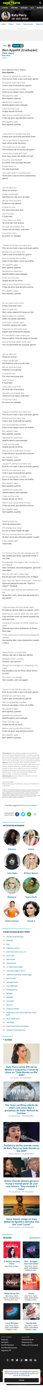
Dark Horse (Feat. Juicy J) (16, 952)
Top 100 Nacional (7, 1345)
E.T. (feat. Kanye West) (14, 967)
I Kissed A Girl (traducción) (15, 1030)
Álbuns (10, 24)
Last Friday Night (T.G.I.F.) (15, 971)
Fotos (18, 24)
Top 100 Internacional (9, 1348)
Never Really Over (12, 1019)
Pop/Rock (25, 19)
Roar (8, 944)
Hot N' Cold (10, 956)
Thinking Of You (12, 990)
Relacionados (28, 24)
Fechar (21, 1380)
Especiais (4, 1340)
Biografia (39, 24)
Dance (18, 19)
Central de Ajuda (28, 1340)
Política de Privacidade (30, 1345)
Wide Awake (10, 959)
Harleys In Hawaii (12, 1009)
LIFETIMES (10, 1023)
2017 (12, 782)
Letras (3, 24)
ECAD (4, 784)
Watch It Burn (11, 978)
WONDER (9, 997)
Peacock (9, 1005)
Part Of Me (10, 1001)
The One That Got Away (15, 937)
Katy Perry (18, 15)
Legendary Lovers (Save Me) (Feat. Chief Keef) (21, 1014)
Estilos (24, 8)
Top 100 (14, 8)
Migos (11, 53)
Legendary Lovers (13, 948)
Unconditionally (12, 986)
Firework (9, 940)
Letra (5, 45)
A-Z (32, 8)
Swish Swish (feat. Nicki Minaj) (17, 1026)
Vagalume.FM (34, 1238)
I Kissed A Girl (11, 963)
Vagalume (11, 3)
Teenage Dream (12, 982)
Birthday (9, 994)
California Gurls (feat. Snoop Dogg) (19, 975)
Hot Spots (4, 1342)
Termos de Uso (27, 1342)
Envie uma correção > (30, 805)
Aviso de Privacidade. (22, 1376)
